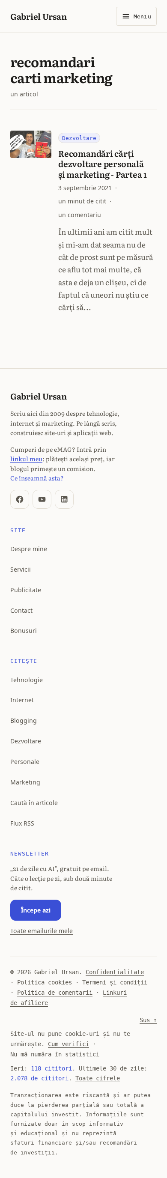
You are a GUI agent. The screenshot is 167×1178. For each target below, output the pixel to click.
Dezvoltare (79, 138)
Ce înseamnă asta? (37, 477)
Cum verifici (68, 1044)
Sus (148, 1020)
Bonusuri (23, 630)
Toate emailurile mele (41, 931)
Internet (22, 700)
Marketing (25, 782)
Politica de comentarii (54, 992)
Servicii (20, 569)
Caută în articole (34, 803)
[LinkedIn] (64, 499)
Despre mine (28, 549)
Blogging (23, 720)
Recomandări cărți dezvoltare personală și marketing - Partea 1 (102, 163)
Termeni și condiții (114, 982)
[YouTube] (42, 499)
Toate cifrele (97, 1078)
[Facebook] (19, 499)
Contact (21, 610)
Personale (24, 761)
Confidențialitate (115, 972)
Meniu (142, 16)
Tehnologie (26, 680)
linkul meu (26, 458)
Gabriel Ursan (38, 16)
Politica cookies (44, 982)
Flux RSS (22, 823)
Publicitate (25, 590)
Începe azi (36, 910)
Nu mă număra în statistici (54, 1054)
